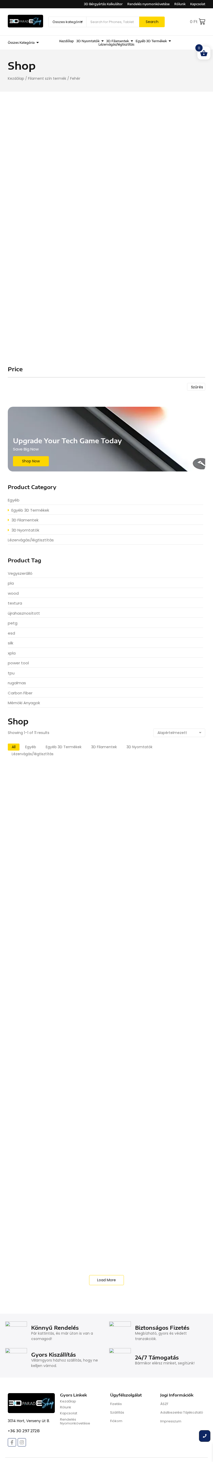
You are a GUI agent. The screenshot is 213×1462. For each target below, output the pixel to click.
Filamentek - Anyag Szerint (56, 776)
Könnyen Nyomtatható (157, 776)
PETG (83, 831)
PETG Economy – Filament (41, 1007)
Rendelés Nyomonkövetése (75, 1421)
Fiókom (116, 1421)
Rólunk (65, 1407)
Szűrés (197, 387)
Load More (106, 1280)
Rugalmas (147, 1165)
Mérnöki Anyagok (163, 941)
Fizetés (116, 1403)
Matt (188, 831)
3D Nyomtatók (140, 309)
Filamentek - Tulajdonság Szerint (111, 776)
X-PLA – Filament (31, 783)
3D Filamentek (141, 227)
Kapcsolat (68, 1413)
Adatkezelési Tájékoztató (181, 1412)
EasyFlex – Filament (34, 1172)
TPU (82, 1165)
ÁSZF (164, 1403)
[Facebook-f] (12, 1442)
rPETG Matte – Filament (38, 838)
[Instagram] (22, 1442)
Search (152, 21)
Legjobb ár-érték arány (157, 886)
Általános (183, 776)
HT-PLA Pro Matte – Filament (45, 1117)
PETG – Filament (30, 1062)
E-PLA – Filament (31, 1232)
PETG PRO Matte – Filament (43, 948)
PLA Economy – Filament (40, 893)
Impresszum (170, 1421)
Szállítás (117, 1412)
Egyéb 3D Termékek (134, 145)
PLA (81, 776)
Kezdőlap (16, 78)
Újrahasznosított (154, 831)
